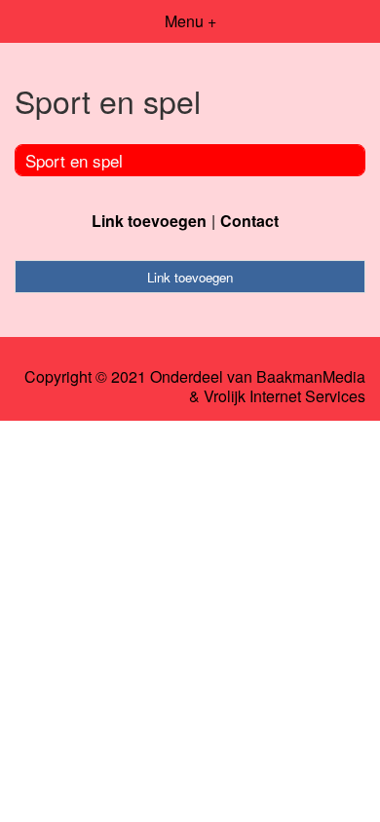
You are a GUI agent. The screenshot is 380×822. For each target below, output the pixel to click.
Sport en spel (74, 160)
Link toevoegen (149, 220)
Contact (249, 220)
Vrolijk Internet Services (284, 396)
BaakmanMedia (310, 377)
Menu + (190, 21)
